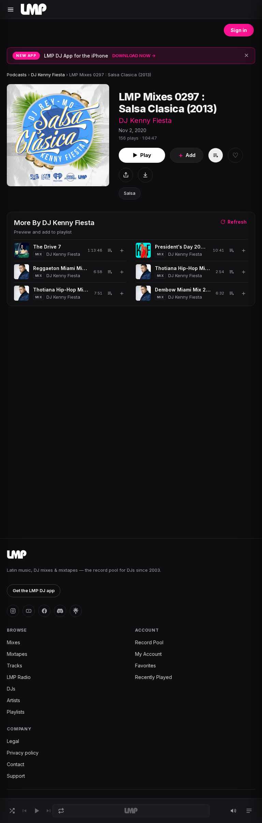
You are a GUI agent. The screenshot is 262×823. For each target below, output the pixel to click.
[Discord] (60, 611)
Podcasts (17, 74)
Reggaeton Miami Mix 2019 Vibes (61, 268)
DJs (11, 689)
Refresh (237, 222)
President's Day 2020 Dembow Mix (181, 247)
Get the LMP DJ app (34, 590)
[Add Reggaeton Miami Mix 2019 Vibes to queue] (110, 272)
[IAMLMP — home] (33, 9)
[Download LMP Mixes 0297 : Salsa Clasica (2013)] (145, 175)
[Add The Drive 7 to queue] (110, 250)
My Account (148, 654)
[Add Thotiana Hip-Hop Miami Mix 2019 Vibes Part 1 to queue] (232, 272)
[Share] (126, 175)
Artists (13, 700)
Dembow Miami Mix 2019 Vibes (183, 289)
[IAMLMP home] (17, 555)
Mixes (13, 642)
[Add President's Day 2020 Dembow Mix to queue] (232, 250)
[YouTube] (29, 611)
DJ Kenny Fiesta (48, 74)
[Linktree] (76, 611)
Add (186, 155)
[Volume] (233, 811)
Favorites (145, 665)
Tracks (14, 665)
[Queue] (249, 811)
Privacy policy (23, 753)
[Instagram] (13, 611)
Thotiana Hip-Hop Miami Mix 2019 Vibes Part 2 (61, 289)
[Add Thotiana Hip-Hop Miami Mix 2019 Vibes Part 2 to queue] (110, 293)
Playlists (16, 712)
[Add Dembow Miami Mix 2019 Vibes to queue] (232, 293)
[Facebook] (44, 611)
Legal (13, 741)
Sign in (239, 30)
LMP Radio (19, 677)
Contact (15, 764)
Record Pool (149, 642)
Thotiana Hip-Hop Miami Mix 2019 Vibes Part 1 (183, 268)
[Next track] (49, 811)
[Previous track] (24, 811)
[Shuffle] (12, 811)
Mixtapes (17, 654)
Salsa (129, 193)
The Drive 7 (47, 247)
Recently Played (153, 677)
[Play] (36, 811)
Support (16, 776)
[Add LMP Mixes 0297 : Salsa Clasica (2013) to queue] (215, 155)
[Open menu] (10, 9)
